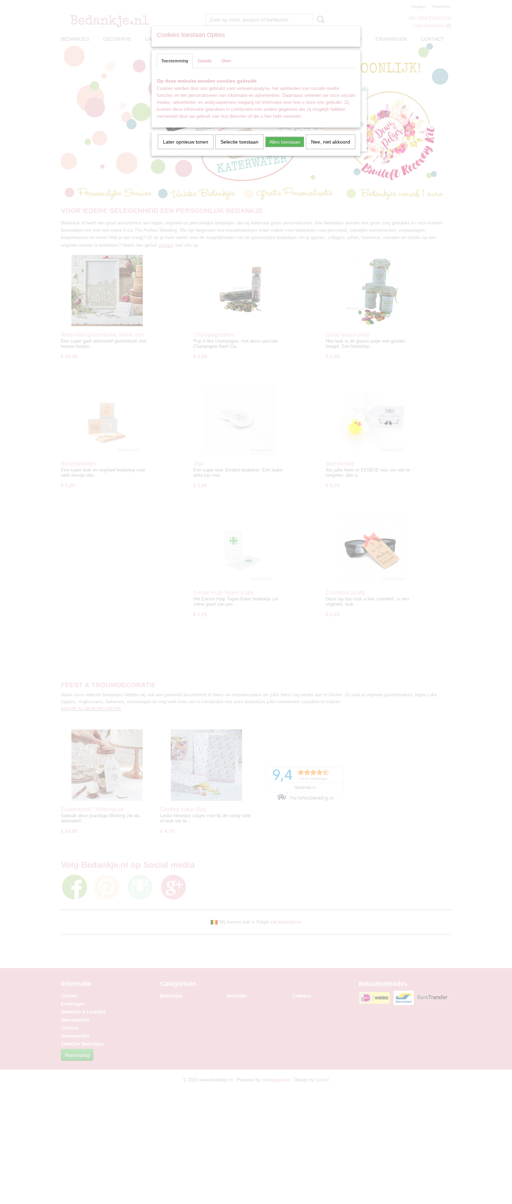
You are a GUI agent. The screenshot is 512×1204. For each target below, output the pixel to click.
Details (205, 61)
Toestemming (174, 61)
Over (226, 61)
